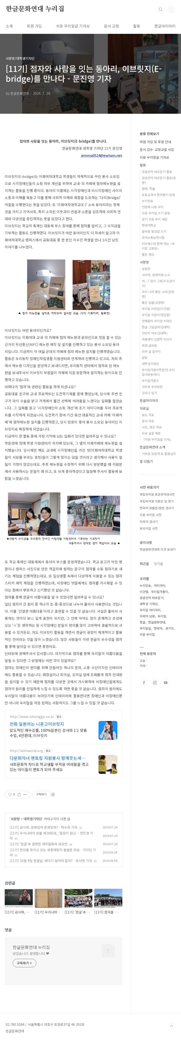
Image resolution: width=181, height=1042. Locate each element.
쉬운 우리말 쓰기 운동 (156, 213)
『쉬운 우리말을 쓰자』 (157, 439)
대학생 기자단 (149, 604)
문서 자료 (148, 421)
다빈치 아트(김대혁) (154, 333)
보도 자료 (148, 415)
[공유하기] (19, 794)
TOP (171, 1026)
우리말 (162, 616)
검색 (160, 9)
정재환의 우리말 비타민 (157, 321)
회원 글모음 (149, 345)
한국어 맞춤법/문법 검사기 (157, 508)
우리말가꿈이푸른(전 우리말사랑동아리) (158, 372)
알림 (145, 357)
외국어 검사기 (149, 521)
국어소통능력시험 (153, 237)
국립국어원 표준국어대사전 (157, 494)
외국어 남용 (147, 616)
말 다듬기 (146, 461)
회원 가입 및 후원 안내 (155, 141)
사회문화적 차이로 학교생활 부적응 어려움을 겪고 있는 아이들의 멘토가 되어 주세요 (49, 766)
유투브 (165, 682)
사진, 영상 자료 (152, 427)
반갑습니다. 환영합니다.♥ (31, 953)
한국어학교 (149, 225)
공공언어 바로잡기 (151, 597)
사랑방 (15, 818)
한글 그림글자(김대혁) (156, 327)
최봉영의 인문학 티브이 (157, 339)
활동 (136, 26)
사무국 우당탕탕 (152, 386)
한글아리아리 (165, 26)
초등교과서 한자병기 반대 (158, 194)
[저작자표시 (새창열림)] (53, 794)
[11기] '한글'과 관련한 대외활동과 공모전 (38, 844)
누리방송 (147, 201)
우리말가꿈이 (150, 380)
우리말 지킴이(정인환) (156, 315)
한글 (142, 622)
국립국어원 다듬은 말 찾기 (157, 501)
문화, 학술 (148, 188)
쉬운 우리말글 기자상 (73, 26)
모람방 (146, 268)
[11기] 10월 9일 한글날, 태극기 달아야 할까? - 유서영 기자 (51, 860)
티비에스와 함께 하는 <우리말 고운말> (158, 246)
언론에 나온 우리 (153, 207)
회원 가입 (34, 26)
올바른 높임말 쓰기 (154, 231)
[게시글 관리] (25, 794)
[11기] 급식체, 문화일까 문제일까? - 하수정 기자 (43, 827)
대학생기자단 (33, 818)
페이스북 (144, 682)
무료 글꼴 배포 (151, 433)
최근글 (144, 563)
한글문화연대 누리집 (35, 9)
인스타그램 (155, 682)
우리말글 (145, 628)
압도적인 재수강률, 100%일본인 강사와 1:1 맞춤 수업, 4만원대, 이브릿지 (48, 732)
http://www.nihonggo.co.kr (32, 717)
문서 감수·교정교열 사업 (157, 149)
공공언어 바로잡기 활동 (157, 171)
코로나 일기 (149, 393)
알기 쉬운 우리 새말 (154, 219)
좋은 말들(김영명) (153, 302)
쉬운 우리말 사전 (150, 515)
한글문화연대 (156, 622)
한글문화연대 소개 (152, 447)
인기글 (158, 563)
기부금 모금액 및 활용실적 (159, 453)
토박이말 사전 (149, 528)
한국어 (158, 628)
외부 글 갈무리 (151, 351)
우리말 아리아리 (150, 610)
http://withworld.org (26, 751)
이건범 (144, 591)
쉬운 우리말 (147, 634)
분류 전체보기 (149, 133)
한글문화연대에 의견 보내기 (158, 549)
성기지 (169, 628)
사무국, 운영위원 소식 (156, 275)
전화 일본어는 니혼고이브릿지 (37, 724)
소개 (9, 26)
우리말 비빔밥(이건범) (156, 308)
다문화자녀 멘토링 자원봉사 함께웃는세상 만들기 (47, 758)
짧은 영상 (148, 254)
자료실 (144, 408)
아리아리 (159, 585)
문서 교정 (111, 26)
